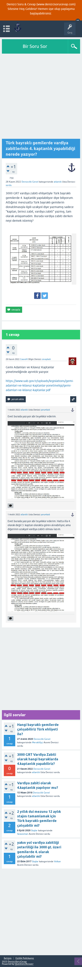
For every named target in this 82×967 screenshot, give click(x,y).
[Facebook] (37, 295)
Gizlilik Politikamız (24, 958)
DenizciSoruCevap (17, 961)
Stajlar (34, 830)
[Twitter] (44, 295)
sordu (9, 185)
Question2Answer (24, 964)
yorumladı (45, 410)
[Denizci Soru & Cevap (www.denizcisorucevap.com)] (17, 27)
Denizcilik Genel (30, 181)
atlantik (36, 772)
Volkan (57, 861)
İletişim (7, 958)
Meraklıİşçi (37, 742)
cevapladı (46, 359)
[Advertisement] (41, 96)
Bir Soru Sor (35, 46)
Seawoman (22, 834)
